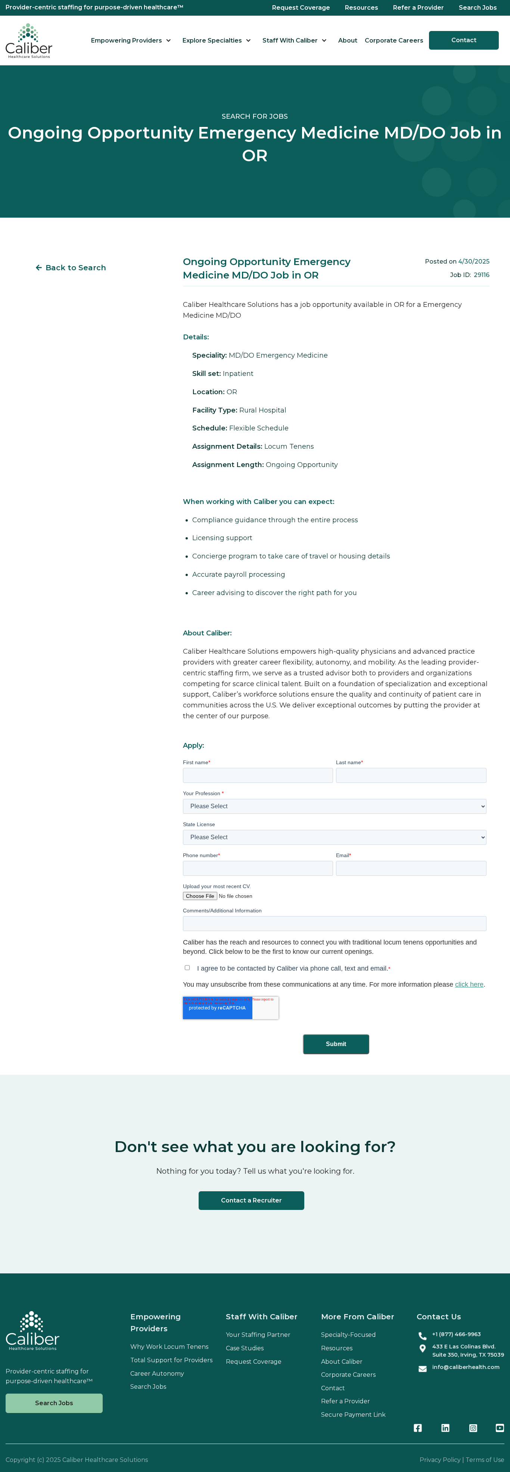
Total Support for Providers (171, 1360)
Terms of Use (485, 1459)
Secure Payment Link (353, 1414)
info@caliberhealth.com (466, 1367)
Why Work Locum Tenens (169, 1346)
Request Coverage (301, 7)
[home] (29, 40)
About (347, 40)
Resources (361, 7)
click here (469, 984)
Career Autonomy (157, 1373)
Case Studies (245, 1348)
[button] (131, 40)
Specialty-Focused (348, 1334)
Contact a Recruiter (251, 1200)
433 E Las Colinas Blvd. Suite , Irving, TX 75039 (468, 1350)
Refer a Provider (418, 7)
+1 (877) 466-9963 (456, 1334)
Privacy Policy (440, 1459)
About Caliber (342, 1361)
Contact (463, 40)
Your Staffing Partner (258, 1334)
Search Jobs (478, 7)
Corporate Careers (394, 40)
